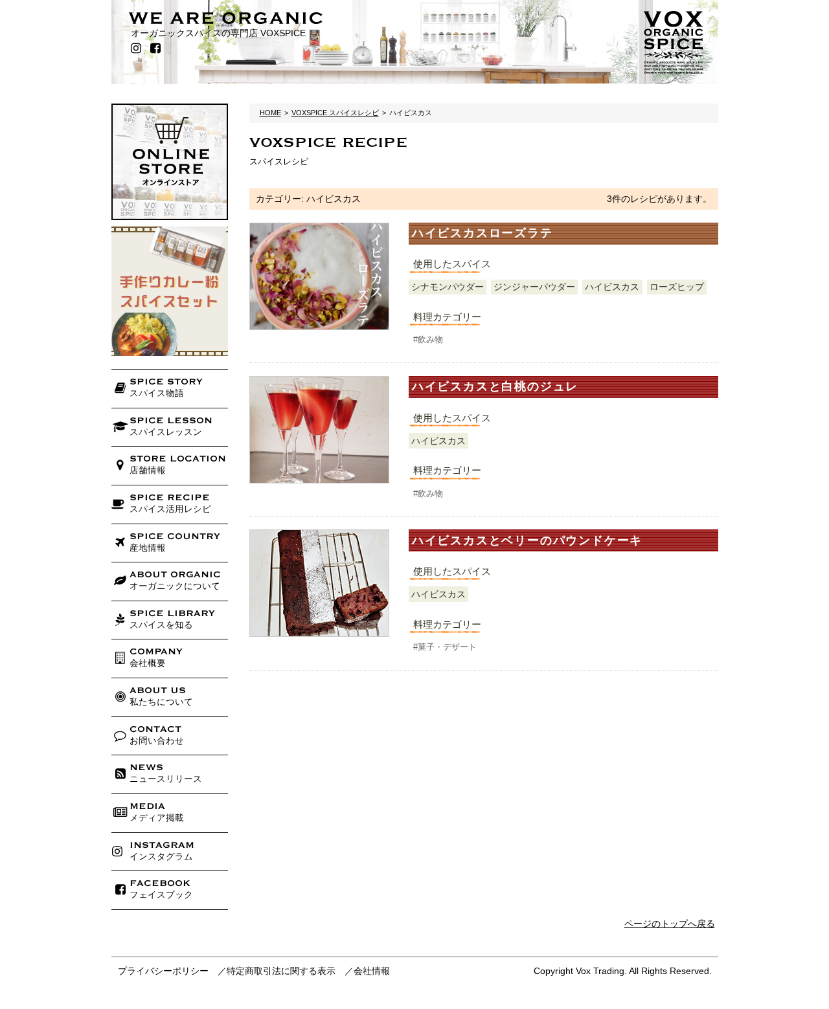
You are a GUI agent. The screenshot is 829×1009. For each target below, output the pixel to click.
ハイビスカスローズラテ (482, 233)
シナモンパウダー (447, 287)
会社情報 (372, 971)
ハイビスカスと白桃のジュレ (495, 386)
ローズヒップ (677, 287)
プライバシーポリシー (163, 971)
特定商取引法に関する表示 (281, 971)
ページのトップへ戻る (669, 923)
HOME (270, 112)
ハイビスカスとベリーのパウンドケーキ (527, 540)
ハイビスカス (612, 287)
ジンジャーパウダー (534, 287)
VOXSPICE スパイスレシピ (335, 112)
